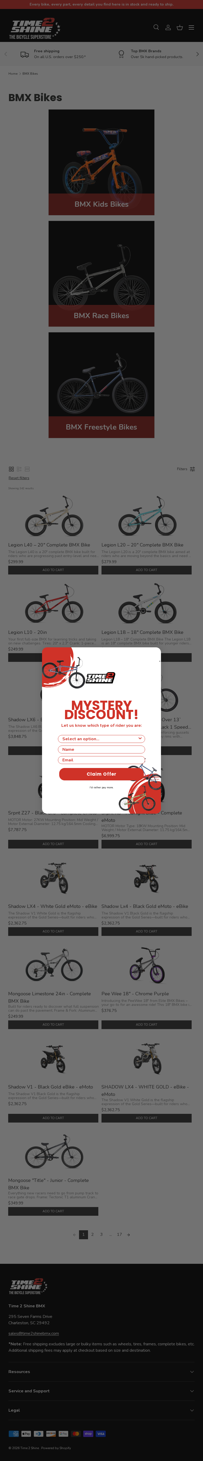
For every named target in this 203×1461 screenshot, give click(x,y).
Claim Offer (102, 774)
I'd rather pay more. (101, 787)
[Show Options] (140, 739)
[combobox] (99, 739)
